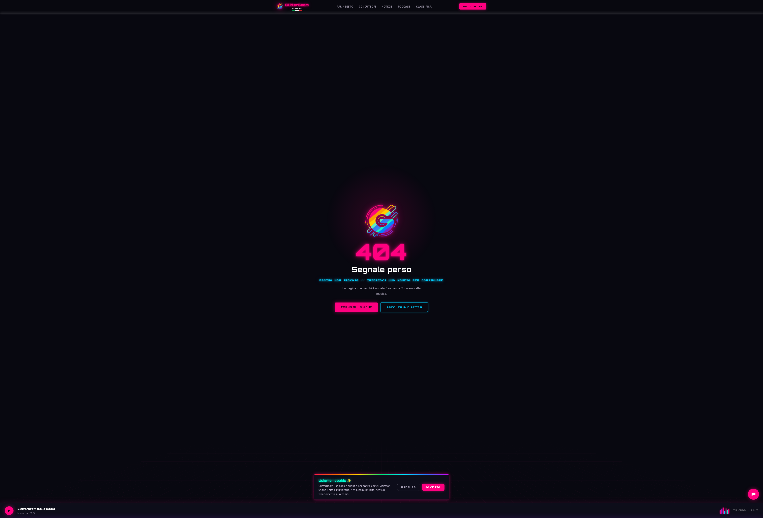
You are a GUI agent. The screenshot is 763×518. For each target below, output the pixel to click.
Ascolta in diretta (404, 307)
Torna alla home (356, 307)
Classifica (424, 6)
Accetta (433, 487)
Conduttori (367, 6)
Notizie (387, 6)
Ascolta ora (472, 6)
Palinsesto (345, 6)
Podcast (404, 6)
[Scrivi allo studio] (753, 494)
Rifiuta (408, 487)
